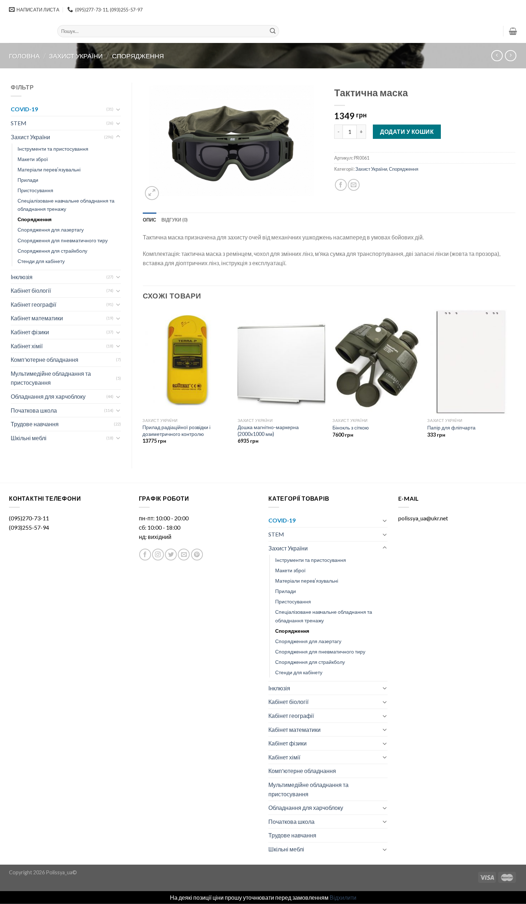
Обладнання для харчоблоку (48, 396)
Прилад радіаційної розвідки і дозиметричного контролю (176, 430)
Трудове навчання (35, 424)
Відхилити (343, 897)
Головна (24, 56)
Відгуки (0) (174, 220)
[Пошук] (273, 31)
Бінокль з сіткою (350, 427)
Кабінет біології (31, 290)
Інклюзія (22, 276)
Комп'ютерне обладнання (44, 359)
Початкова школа (34, 410)
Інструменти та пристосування (53, 149)
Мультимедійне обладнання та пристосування (51, 378)
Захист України (76, 56)
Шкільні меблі (29, 437)
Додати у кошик (407, 131)
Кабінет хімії (27, 345)
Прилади (28, 180)
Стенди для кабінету (41, 261)
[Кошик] (513, 31)
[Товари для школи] (28, 31)
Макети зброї (33, 159)
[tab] (149, 220)
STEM (18, 123)
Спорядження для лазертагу (51, 230)
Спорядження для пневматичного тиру (63, 240)
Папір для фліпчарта (451, 427)
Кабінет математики (37, 318)
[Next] (515, 382)
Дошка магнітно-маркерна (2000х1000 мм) (268, 430)
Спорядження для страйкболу (52, 251)
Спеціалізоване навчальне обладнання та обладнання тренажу (66, 205)
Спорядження (138, 56)
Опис (149, 220)
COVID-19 (24, 109)
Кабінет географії (33, 304)
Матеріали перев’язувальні (49, 169)
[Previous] (143, 382)
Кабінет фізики (30, 332)
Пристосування (35, 190)
